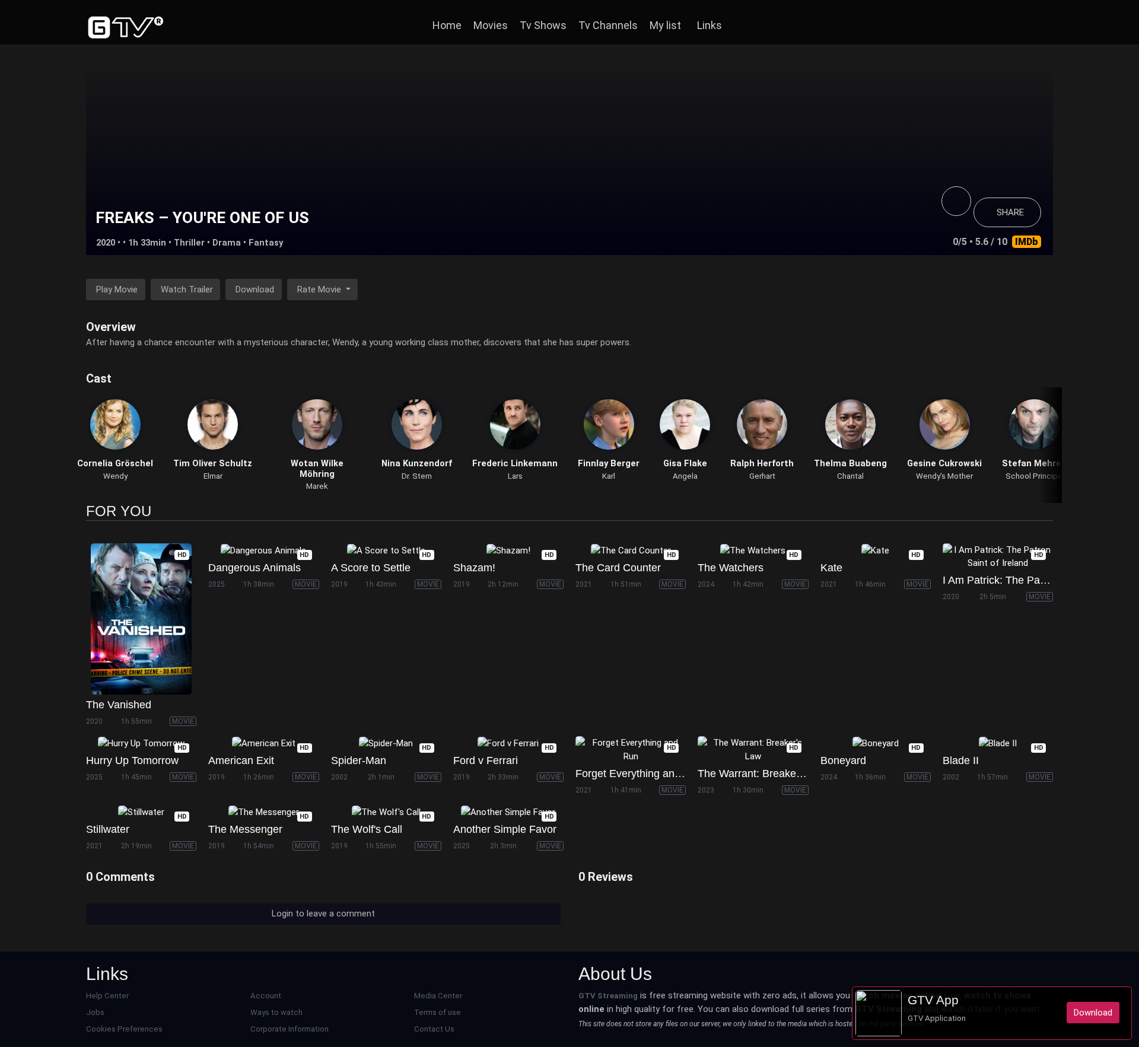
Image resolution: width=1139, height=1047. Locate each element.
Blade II (961, 760)
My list (665, 25)
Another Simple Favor (504, 829)
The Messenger (245, 829)
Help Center (107, 995)
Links (709, 25)
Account (265, 995)
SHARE (1010, 212)
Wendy (115, 476)
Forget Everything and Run (639, 773)
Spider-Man (358, 760)
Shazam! (474, 568)
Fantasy (266, 242)
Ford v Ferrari (485, 760)
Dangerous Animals (254, 568)
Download (255, 289)
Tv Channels (608, 25)
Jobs (95, 1012)
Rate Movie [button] (320, 289)
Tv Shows (543, 25)
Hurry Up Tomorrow (132, 760)
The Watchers (730, 568)
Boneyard (843, 760)
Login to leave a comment (323, 913)
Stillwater (107, 829)
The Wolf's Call (366, 829)
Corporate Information (289, 1028)
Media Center (438, 995)
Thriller (189, 242)
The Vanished (118, 705)
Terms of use (437, 1012)
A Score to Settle (371, 568)
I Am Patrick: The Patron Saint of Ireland (1038, 580)
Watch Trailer (187, 289)
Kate (831, 568)
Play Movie (117, 289)
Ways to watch (276, 1012)
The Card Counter (618, 568)
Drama (226, 242)
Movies (490, 25)
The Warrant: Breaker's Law (763, 773)
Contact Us (434, 1028)
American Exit (241, 760)
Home (447, 25)
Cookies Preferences (124, 1028)
